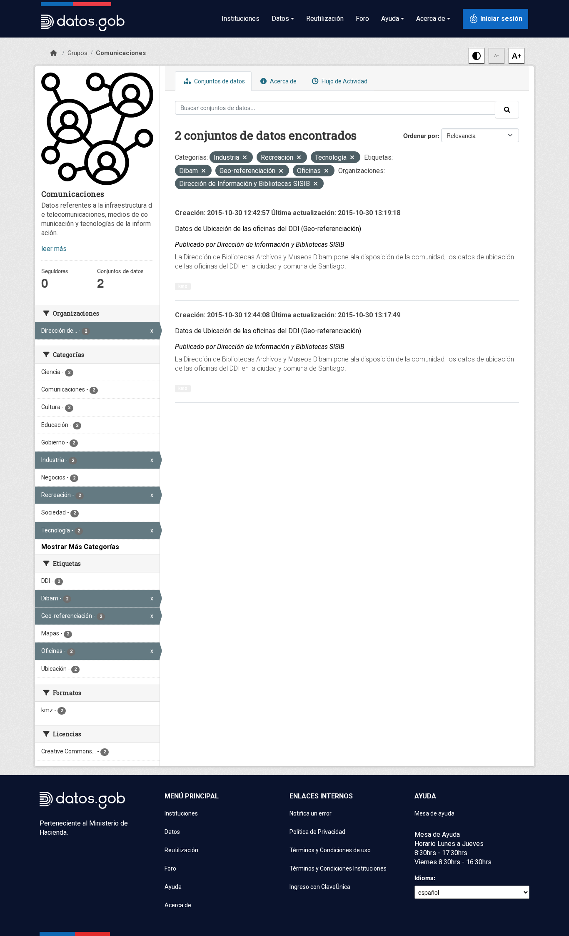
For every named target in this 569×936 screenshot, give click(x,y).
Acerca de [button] (430, 19)
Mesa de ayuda (434, 813)
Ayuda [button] (390, 19)
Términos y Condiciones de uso (330, 850)
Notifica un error (310, 813)
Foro (362, 19)
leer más (54, 249)
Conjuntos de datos (219, 81)
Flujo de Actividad (343, 81)
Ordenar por (420, 135)
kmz (182, 286)
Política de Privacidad (317, 831)
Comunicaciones (121, 53)
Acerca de (283, 81)
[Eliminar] (245, 158)
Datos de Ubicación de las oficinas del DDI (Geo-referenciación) (268, 229)
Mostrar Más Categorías (80, 547)
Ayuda (173, 886)
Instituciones (241, 19)
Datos (172, 831)
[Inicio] (53, 53)
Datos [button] (280, 19)
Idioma (424, 877)
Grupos (77, 53)
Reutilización (325, 19)
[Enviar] (507, 109)
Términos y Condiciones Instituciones (338, 868)
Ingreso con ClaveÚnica (319, 886)
